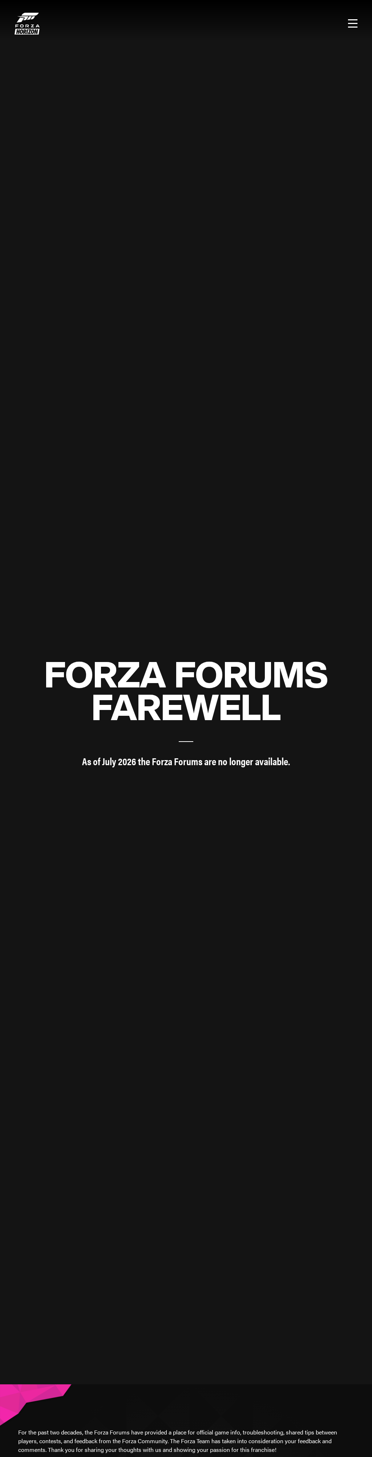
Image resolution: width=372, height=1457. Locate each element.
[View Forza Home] (27, 24)
